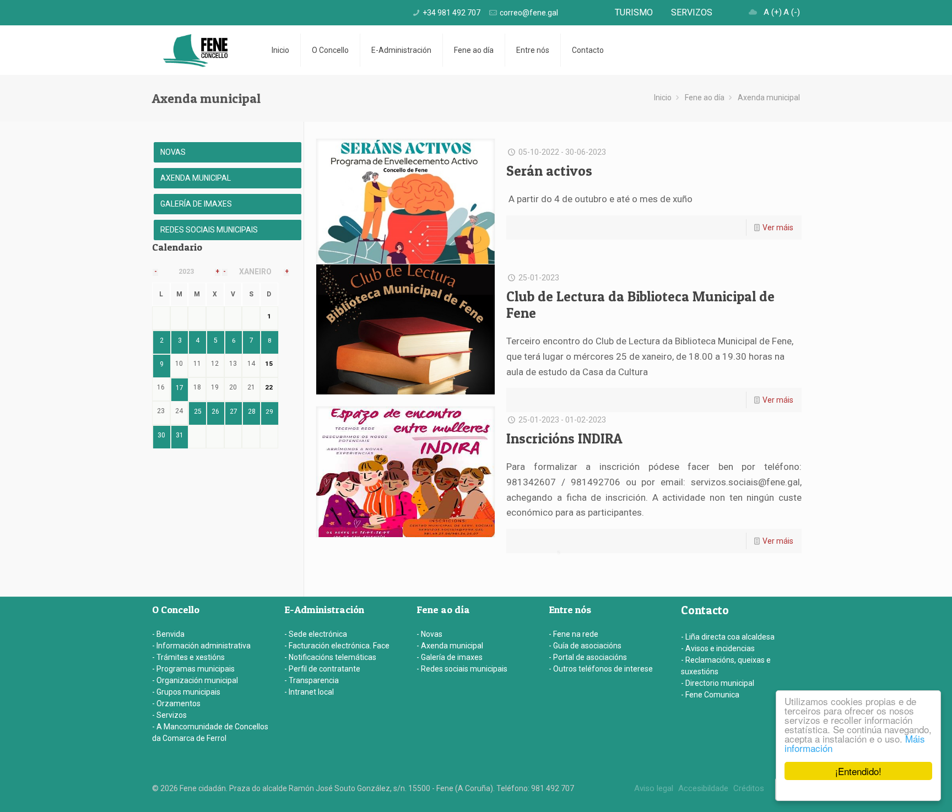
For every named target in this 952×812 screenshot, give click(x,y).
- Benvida (168, 634)
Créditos (748, 788)
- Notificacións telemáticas (330, 657)
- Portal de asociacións (588, 657)
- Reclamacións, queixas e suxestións (726, 666)
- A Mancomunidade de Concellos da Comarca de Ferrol (210, 732)
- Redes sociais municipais (461, 668)
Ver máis (777, 227)
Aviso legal (653, 788)
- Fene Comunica (710, 694)
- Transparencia (311, 680)
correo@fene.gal (529, 12)
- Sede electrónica (315, 634)
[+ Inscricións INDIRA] (405, 472)
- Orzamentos (176, 703)
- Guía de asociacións (585, 645)
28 (252, 411)
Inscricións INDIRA (564, 438)
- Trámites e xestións (188, 657)
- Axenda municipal (449, 645)
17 (179, 388)
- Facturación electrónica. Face (337, 645)
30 (161, 435)
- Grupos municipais (186, 692)
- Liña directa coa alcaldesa (728, 636)
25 (198, 411)
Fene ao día (704, 97)
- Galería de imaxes (449, 657)
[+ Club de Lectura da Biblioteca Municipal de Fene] (405, 329)
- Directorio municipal (717, 683)
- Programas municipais (193, 668)
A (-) (791, 12)
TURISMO (634, 12)
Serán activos (549, 171)
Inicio (663, 97)
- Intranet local (309, 692)
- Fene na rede (573, 634)
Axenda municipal (769, 97)
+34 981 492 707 (451, 12)
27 (233, 411)
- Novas (429, 634)
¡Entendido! (858, 771)
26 (215, 411)
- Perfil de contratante (322, 668)
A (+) (773, 12)
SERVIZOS (691, 12)
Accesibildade (703, 788)
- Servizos (169, 715)
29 (269, 411)
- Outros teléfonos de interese (601, 668)
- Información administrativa (201, 645)
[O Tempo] (753, 12)
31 (179, 435)
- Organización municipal (195, 680)
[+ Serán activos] (405, 204)
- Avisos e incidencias (718, 648)
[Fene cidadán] (195, 50)
